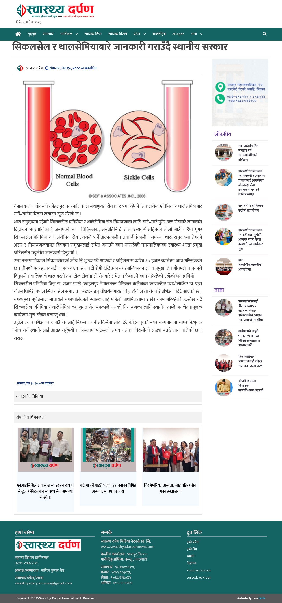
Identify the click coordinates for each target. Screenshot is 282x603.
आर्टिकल (66, 34)
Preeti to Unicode (199, 570)
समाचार (48, 34)
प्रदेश (137, 34)
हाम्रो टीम (192, 549)
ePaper (178, 34)
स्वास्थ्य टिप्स (93, 34)
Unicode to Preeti (199, 577)
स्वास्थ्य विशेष (117, 34)
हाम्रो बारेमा (193, 542)
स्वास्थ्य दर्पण (34, 68)
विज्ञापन (191, 563)
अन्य (194, 34)
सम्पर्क (190, 556)
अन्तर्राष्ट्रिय (159, 34)
